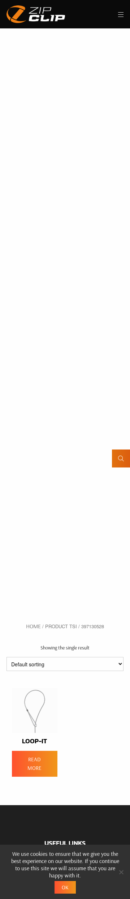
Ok (65, 887)
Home (33, 626)
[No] (121, 872)
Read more (34, 763)
